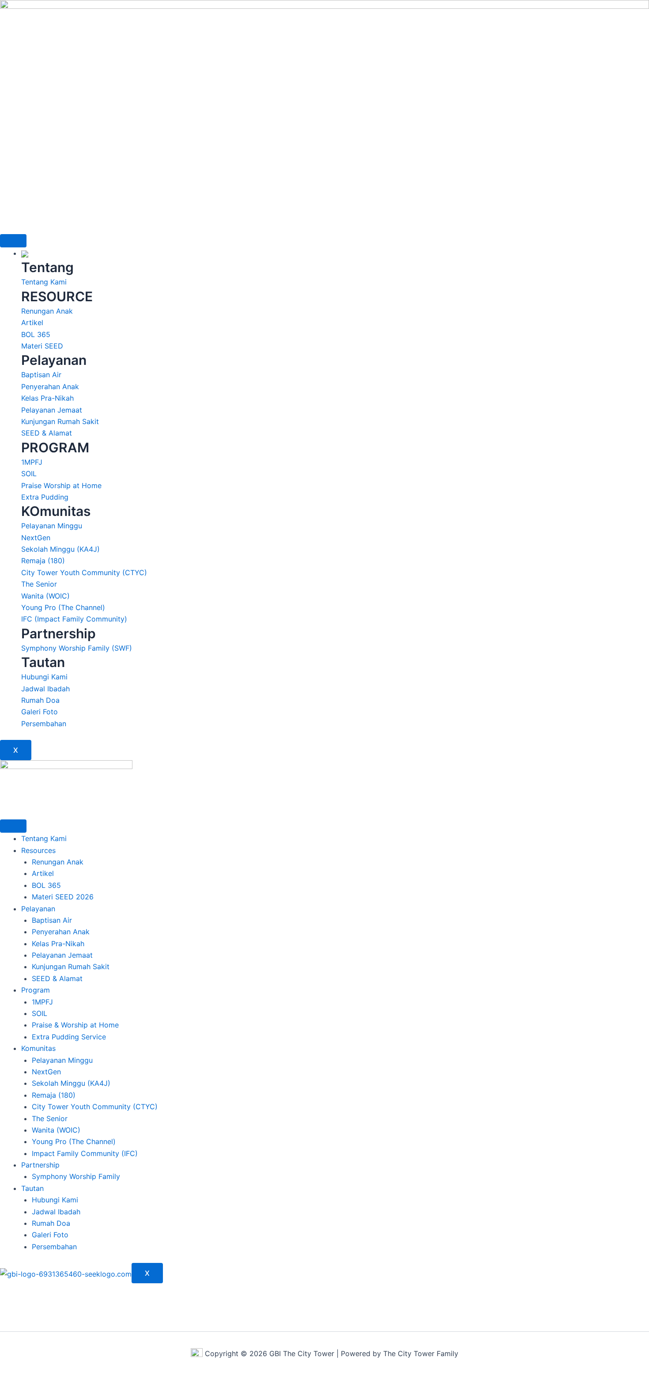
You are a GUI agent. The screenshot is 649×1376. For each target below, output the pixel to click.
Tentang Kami (44, 838)
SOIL (39, 1013)
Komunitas (38, 1048)
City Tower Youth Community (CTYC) (95, 1106)
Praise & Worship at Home (75, 1024)
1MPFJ (42, 1001)
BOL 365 (46, 885)
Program (35, 990)
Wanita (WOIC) (56, 1130)
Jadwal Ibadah (56, 1211)
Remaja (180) (53, 1095)
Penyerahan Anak (61, 931)
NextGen (46, 1071)
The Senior (50, 1118)
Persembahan (54, 1246)
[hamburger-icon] (13, 240)
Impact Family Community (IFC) (85, 1153)
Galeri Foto (50, 1234)
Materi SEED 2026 (63, 896)
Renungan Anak (57, 861)
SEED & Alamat (57, 978)
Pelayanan (38, 908)
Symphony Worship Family (76, 1176)
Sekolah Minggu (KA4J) (71, 1083)
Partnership (40, 1164)
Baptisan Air (52, 920)
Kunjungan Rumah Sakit (70, 966)
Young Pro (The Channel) (74, 1141)
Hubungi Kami (55, 1199)
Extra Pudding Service (69, 1036)
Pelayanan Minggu (62, 1060)
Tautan (32, 1188)
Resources (38, 850)
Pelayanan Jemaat (62, 955)
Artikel (43, 873)
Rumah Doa (51, 1223)
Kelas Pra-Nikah (58, 943)
